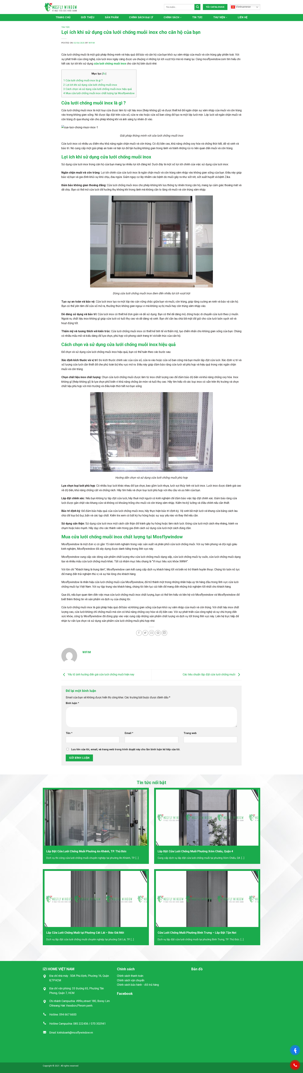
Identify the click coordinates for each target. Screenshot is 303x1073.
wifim (92, 43)
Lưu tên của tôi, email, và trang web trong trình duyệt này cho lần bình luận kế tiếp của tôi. (125, 749)
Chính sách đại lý (141, 17)
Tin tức (197, 17)
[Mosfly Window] (60, 7)
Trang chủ (63, 17)
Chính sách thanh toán (130, 975)
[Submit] (197, 7)
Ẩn (104, 73)
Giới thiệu (87, 17)
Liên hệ (242, 17)
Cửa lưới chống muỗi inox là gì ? (83, 80)
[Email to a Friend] (151, 633)
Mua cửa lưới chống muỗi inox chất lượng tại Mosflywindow (98, 93)
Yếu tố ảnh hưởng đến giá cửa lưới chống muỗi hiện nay (100, 674)
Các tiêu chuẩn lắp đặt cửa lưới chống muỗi (209, 674)
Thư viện (219, 17)
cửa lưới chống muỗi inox (110, 63)
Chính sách (171, 17)
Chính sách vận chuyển (130, 980)
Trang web (190, 733)
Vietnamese (243, 6)
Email (129, 733)
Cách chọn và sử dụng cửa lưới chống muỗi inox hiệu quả (97, 89)
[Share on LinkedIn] (164, 633)
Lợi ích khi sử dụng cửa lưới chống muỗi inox (90, 84)
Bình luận (72, 703)
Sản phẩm (112, 17)
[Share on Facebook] (139, 633)
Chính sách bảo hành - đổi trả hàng (138, 984)
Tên (69, 733)
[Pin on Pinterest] (158, 633)
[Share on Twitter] (145, 633)
